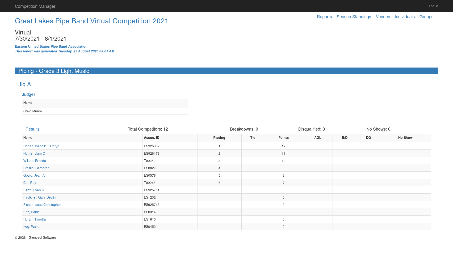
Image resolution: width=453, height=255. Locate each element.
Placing (219, 137)
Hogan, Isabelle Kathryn (41, 146)
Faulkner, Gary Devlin (39, 197)
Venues (383, 16)
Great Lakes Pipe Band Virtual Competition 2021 (92, 20)
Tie (252, 137)
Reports (324, 16)
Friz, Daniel (31, 211)
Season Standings (354, 16)
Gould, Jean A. (34, 175)
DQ (368, 137)
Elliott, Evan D (33, 189)
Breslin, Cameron (36, 168)
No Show (405, 137)
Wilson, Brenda (34, 160)
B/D (345, 137)
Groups (426, 16)
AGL (317, 137)
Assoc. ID (151, 137)
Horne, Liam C (34, 153)
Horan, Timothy (34, 219)
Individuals (405, 16)
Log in (433, 6)
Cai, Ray (29, 182)
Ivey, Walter (32, 226)
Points (283, 137)
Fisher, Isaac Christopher (42, 204)
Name (27, 102)
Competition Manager (35, 6)
